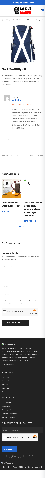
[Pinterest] (13, 139)
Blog (8, 20)
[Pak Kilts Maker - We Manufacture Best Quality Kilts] (22, 11)
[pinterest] (17, 456)
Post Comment (14, 323)
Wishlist (5, 392)
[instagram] (3, 456)
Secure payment (8, 417)
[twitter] (13, 456)
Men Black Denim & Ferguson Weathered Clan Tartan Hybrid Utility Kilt (33, 209)
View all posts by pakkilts (21, 104)
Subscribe (8, 449)
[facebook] (8, 456)
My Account (6, 403)
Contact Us (6, 381)
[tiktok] (26, 456)
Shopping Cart (7, 388)
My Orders (6, 406)
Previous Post (12, 155)
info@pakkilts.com (9, 364)
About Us (5, 377)
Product (5, 385)
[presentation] (20, 227)
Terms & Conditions (9, 414)
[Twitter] (9, 139)
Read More (6, 211)
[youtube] (22, 456)
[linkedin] (31, 456)
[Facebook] (3, 139)
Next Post (34, 155)
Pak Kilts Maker (18, 20)
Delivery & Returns (9, 410)
